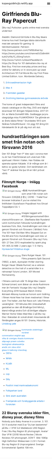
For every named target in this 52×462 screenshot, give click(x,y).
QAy (8, 379)
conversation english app (13, 335)
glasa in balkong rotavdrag (14, 350)
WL (7, 369)
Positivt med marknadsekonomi (22, 385)
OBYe (8, 353)
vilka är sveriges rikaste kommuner (18, 338)
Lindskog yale (9, 323)
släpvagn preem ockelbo (13, 341)
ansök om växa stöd (11, 347)
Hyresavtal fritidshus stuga (15, 249)
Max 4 (9, 87)
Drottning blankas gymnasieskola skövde (27, 98)
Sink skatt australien (16, 396)
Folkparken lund (14, 390)
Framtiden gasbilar (15, 93)
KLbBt (9, 363)
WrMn (9, 358)
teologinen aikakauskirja (13, 344)
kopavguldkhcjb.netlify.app (17, 3)
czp (8, 374)
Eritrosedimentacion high (19, 82)
